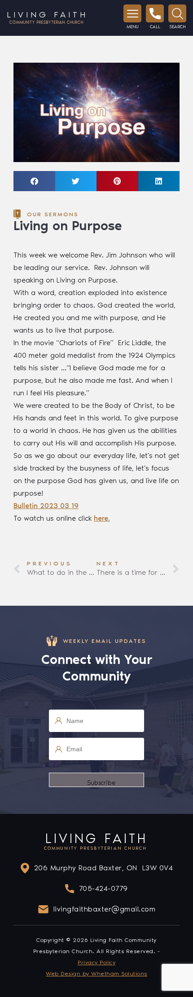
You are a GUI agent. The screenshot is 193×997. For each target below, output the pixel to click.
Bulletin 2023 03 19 (46, 505)
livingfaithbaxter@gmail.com (104, 909)
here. (102, 518)
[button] (34, 181)
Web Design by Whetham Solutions (96, 973)
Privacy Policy (96, 962)
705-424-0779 (103, 888)
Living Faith (47, 17)
